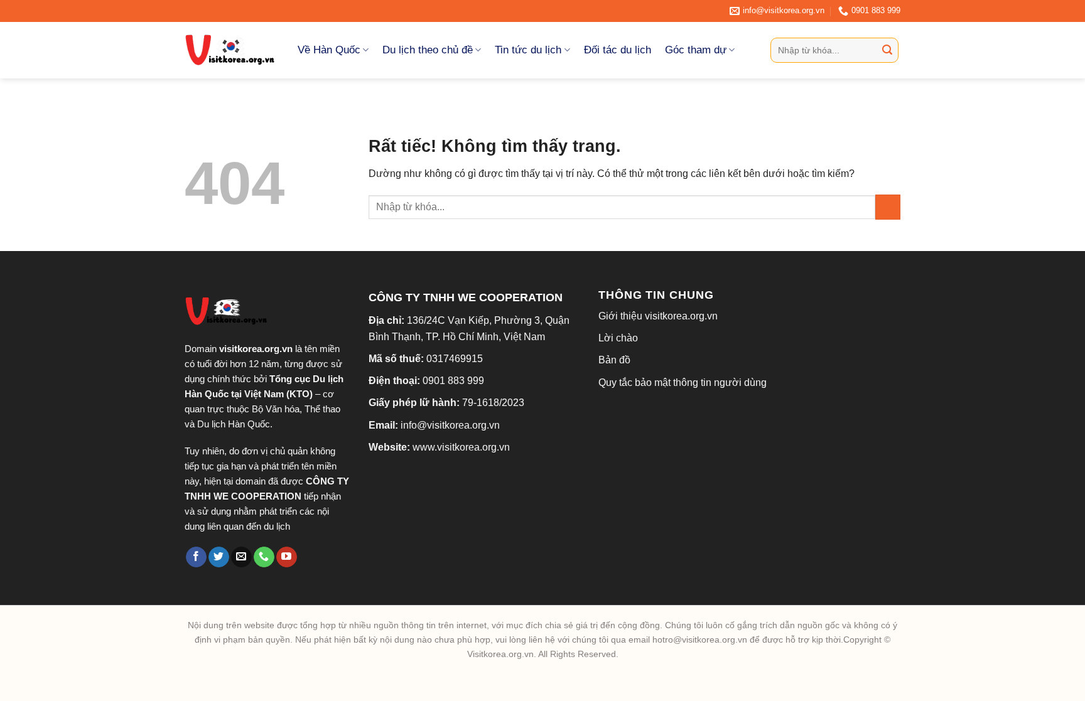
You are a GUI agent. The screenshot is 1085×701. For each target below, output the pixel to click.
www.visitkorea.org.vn (461, 447)
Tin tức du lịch (528, 50)
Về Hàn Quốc (329, 50)
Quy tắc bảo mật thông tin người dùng (682, 382)
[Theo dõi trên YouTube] (286, 557)
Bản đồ (614, 360)
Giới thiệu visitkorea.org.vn (658, 316)
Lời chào (618, 338)
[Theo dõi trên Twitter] (218, 557)
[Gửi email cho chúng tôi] (241, 557)
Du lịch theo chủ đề (427, 50)
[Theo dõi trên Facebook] (196, 557)
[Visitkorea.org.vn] (232, 50)
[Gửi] (887, 50)
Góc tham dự (695, 50)
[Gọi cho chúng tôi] (264, 557)
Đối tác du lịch (617, 50)
